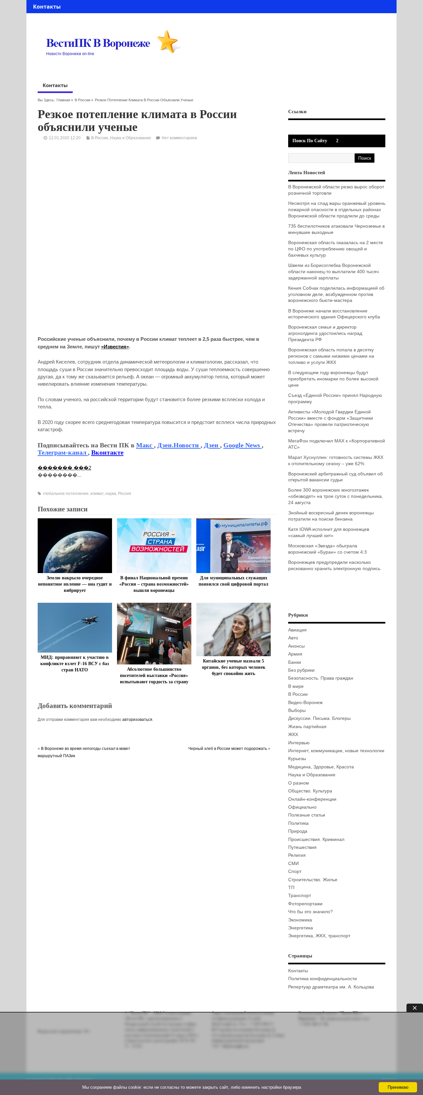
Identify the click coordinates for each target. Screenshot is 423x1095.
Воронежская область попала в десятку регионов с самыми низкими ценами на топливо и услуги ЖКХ (331, 356)
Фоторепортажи (305, 903)
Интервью (299, 742)
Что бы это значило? (310, 911)
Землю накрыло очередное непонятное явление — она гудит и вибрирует (75, 584)
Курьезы (297, 758)
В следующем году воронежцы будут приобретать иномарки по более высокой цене (333, 379)
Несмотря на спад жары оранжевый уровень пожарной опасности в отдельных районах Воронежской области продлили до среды (336, 209)
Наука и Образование (130, 138)
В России (82, 100)
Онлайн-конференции (312, 799)
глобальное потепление (66, 493)
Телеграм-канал (63, 452)
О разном (298, 783)
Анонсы (296, 646)
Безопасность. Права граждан (320, 678)
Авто (293, 637)
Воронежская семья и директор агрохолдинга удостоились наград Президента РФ (325, 333)
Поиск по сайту (309, 140)
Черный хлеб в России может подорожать (227, 748)
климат (97, 493)
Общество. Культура (310, 791)
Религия (297, 855)
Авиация (297, 630)
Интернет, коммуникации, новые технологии (336, 750)
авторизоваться (137, 719)
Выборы (297, 710)
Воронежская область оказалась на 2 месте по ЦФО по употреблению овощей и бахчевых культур (335, 249)
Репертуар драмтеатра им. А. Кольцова (331, 986)
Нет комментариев (179, 138)
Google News (242, 445)
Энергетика (300, 927)
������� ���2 (64, 467)
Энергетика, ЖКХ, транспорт (319, 935)
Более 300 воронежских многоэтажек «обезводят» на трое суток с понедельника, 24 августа (335, 496)
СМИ (293, 863)
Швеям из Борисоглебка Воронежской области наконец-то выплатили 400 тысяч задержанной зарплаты (333, 271)
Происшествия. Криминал (316, 839)
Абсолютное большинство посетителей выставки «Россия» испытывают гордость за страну (154, 675)
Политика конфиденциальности (322, 978)
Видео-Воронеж (305, 702)
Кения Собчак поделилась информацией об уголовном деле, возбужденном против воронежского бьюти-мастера (336, 294)
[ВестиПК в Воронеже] (116, 68)
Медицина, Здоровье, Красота (321, 766)
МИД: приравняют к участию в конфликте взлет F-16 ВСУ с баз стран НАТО (74, 663)
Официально (302, 807)
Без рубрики (301, 670)
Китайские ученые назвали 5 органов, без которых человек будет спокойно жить (233, 667)
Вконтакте (107, 452)
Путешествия (302, 847)
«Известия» (115, 346)
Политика (298, 823)
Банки (294, 662)
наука (110, 493)
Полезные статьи (306, 815)
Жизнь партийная (307, 726)
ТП (291, 887)
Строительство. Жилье (312, 879)
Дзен (212, 445)
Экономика (300, 920)
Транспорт (299, 895)
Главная (63, 100)
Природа (297, 831)
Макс (145, 445)
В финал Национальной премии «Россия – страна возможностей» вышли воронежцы (154, 584)
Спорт (294, 871)
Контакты (47, 6)
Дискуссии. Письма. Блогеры (319, 718)
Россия (124, 493)
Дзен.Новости (179, 445)
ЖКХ (293, 734)
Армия (295, 654)
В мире (296, 686)
